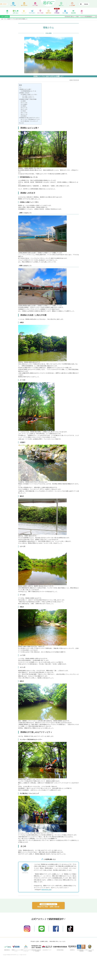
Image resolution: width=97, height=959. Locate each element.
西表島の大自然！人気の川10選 (28, 99)
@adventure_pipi (46, 889)
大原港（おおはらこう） (30, 97)
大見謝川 (25, 104)
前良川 (25, 116)
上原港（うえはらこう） (29, 96)
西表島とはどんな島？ (25, 89)
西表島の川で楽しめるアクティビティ (30, 117)
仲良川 (24, 111)
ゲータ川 (25, 109)
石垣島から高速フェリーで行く (30, 94)
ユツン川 (25, 114)
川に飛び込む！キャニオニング (30, 121)
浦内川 (24, 106)
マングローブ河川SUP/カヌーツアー (31, 119)
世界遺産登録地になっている (29, 91)
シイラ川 (25, 112)
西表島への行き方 (24, 93)
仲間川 (24, 101)
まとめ (22, 123)
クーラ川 (25, 102)
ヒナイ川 (25, 107)
